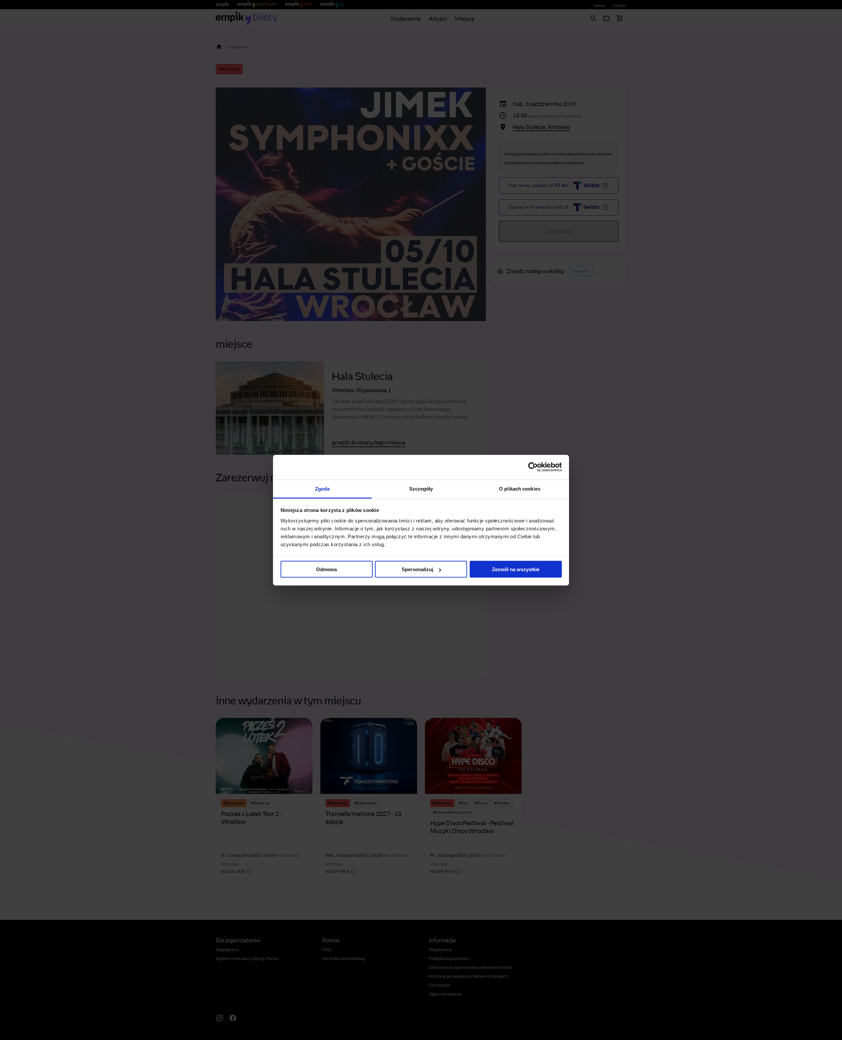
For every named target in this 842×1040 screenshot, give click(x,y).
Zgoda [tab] (322, 488)
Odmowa (326, 569)
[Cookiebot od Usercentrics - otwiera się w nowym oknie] (533, 467)
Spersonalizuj (417, 569)
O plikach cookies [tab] (519, 488)
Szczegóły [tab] (421, 488)
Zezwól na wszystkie (515, 569)
